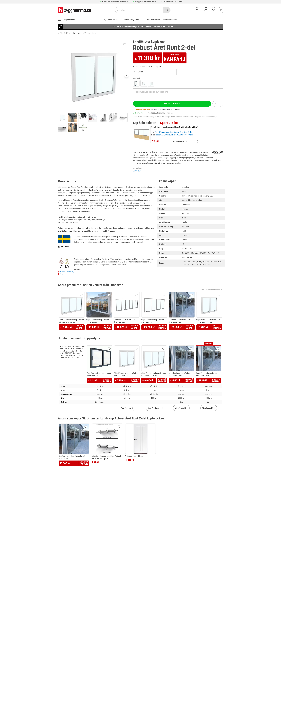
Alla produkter (68, 20)
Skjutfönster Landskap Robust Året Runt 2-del (173, 132)
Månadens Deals (170, 20)
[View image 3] (82, 117)
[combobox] (155, 72)
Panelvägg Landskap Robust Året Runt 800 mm (174, 135)
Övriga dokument (65, 274)
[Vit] (151, 83)
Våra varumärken (153, 20)
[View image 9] (72, 127)
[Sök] (166, 10)
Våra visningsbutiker (132, 20)
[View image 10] (82, 127)
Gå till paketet (179, 141)
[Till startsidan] (74, 10)
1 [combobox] (216, 104)
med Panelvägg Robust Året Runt (174, 127)
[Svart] (143, 83)
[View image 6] (113, 117)
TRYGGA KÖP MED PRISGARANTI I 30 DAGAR (116, 2)
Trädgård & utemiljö (67, 33)
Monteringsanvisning (66, 272)
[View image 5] (103, 117)
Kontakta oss (113, 20)
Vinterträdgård (90, 33)
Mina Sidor (206, 12)
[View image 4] (92, 117)
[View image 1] (62, 117)
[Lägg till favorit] (124, 44)
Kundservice (198, 12)
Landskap (137, 171)
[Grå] (136, 83)
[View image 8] (62, 127)
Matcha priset (156, 66)
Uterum (80, 33)
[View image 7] (123, 117)
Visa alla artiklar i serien (210, 290)
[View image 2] (72, 117)
